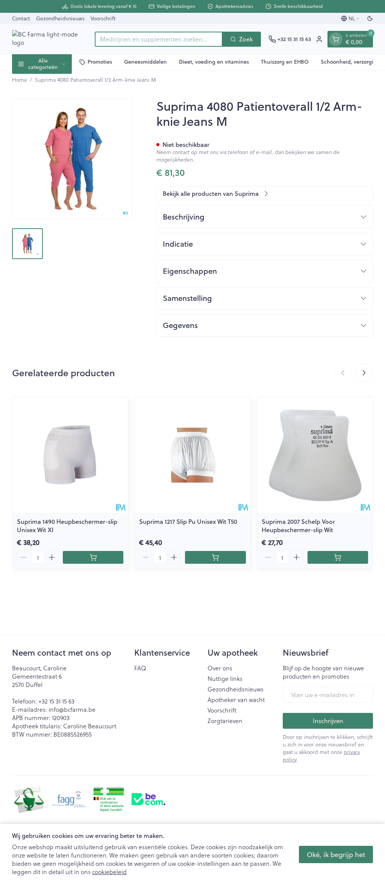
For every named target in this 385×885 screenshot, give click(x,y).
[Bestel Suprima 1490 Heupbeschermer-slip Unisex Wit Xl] (93, 557)
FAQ (140, 668)
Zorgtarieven (225, 721)
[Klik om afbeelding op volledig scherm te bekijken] (72, 159)
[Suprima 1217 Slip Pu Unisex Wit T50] (192, 455)
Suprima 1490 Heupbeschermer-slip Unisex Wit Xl (67, 525)
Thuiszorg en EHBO (285, 62)
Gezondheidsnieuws (60, 18)
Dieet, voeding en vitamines (214, 62)
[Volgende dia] (364, 373)
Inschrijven (328, 720)
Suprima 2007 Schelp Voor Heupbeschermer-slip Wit (298, 525)
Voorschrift (103, 18)
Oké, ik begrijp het (336, 854)
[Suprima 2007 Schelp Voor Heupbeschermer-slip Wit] (315, 455)
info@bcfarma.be (72, 709)
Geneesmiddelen (145, 62)
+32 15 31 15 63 (56, 701)
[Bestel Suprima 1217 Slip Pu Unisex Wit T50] (215, 557)
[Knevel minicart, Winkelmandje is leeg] (336, 39)
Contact (21, 18)
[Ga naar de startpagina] (49, 39)
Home (19, 80)
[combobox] (159, 39)
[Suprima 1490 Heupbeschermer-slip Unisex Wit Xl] (70, 455)
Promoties (100, 62)
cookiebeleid (109, 871)
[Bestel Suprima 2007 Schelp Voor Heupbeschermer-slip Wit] (338, 557)
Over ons (220, 668)
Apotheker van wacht (236, 700)
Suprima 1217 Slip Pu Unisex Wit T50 (188, 521)
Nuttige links (225, 678)
